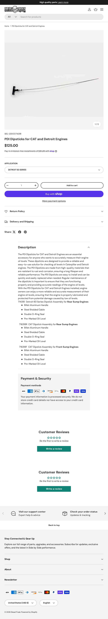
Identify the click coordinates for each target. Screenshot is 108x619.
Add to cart (72, 185)
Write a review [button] (54, 448)
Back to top (54, 525)
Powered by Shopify (29, 612)
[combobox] (54, 17)
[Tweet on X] (14, 232)
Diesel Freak (16, 612)
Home (6, 26)
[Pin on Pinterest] (25, 232)
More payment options (54, 201)
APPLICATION (10, 163)
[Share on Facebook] (19, 232)
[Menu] (102, 9)
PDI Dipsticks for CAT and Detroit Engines (28, 26)
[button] (96, 9)
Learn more (86, 2)
